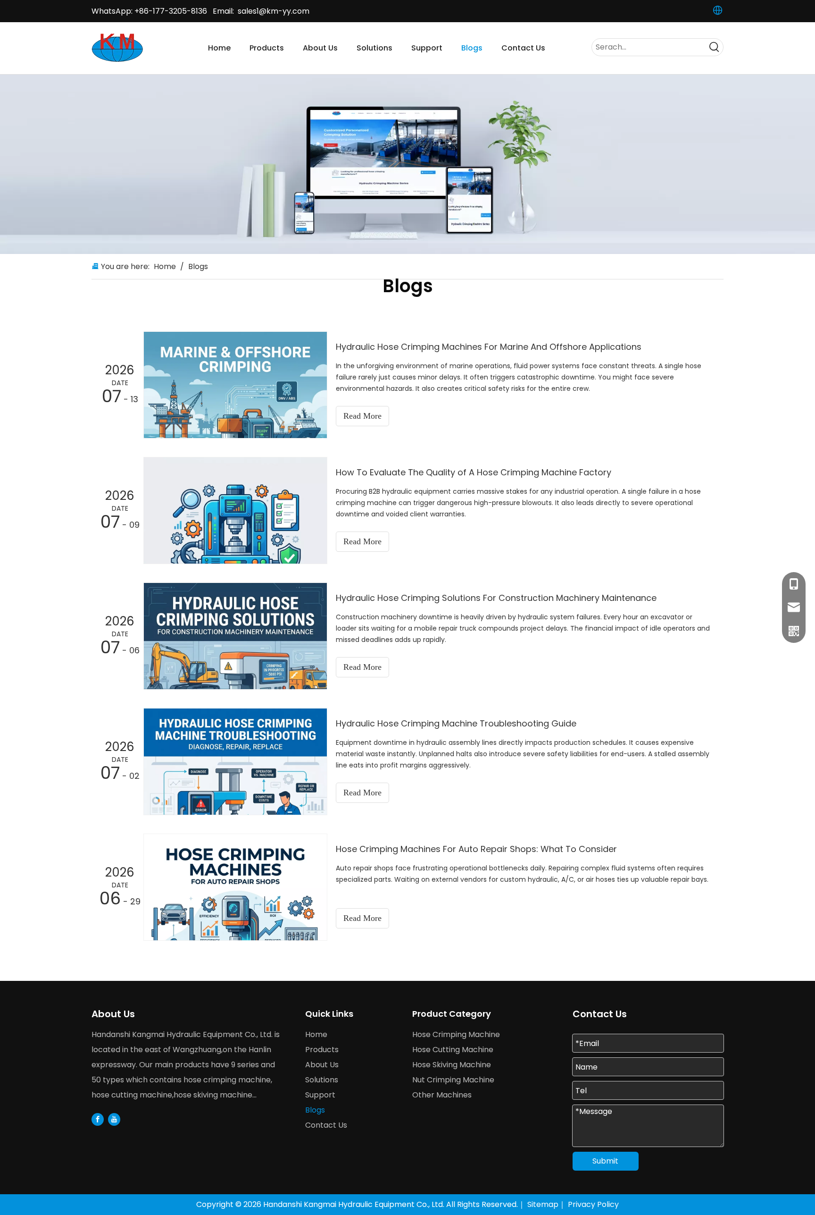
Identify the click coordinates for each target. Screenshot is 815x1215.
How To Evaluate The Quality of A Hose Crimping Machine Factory (473, 472)
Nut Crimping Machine (453, 1079)
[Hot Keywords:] (714, 47)
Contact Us (326, 1125)
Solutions (321, 1079)
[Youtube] (114, 1118)
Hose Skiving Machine (451, 1064)
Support (320, 1094)
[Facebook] (97, 1118)
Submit (605, 1161)
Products (322, 1049)
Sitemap (542, 1204)
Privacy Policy (593, 1204)
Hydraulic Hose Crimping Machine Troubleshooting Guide (456, 723)
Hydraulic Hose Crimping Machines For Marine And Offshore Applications (488, 347)
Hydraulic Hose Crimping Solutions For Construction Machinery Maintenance (496, 598)
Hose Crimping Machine (456, 1034)
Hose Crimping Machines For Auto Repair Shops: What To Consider (476, 849)
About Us (322, 1064)
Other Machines (442, 1094)
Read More (362, 416)
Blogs (315, 1110)
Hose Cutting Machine (452, 1049)
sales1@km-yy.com (273, 11)
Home (316, 1034)
